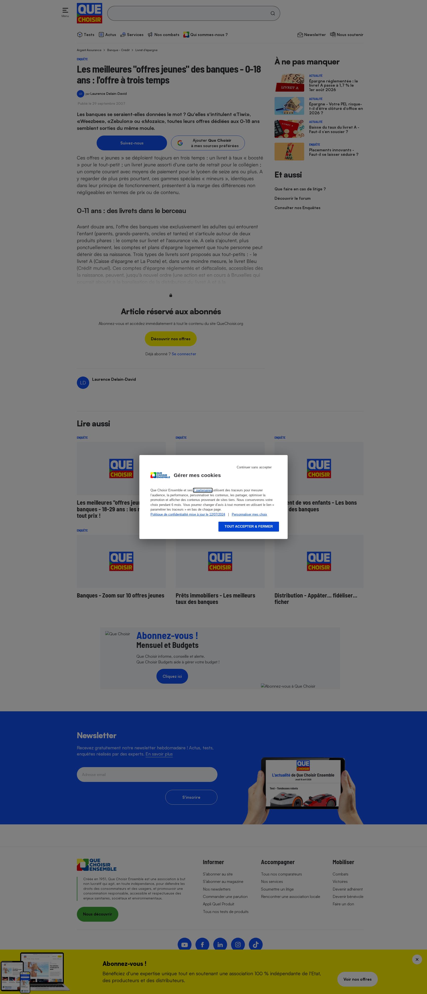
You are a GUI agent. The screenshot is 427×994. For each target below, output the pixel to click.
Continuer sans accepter (254, 467)
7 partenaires (202, 490)
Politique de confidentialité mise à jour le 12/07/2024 (187, 514)
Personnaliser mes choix (249, 514)
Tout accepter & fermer (249, 526)
